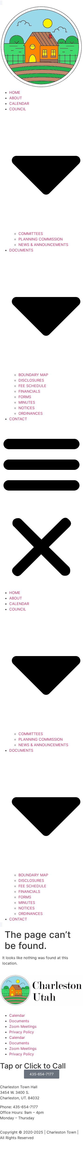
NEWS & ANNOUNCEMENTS (43, 244)
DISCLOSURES (31, 380)
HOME (14, 92)
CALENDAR (19, 103)
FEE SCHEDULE (32, 385)
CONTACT (18, 419)
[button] (41, 506)
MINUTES (26, 402)
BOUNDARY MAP (33, 374)
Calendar (17, 1015)
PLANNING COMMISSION (40, 239)
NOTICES (26, 408)
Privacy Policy (21, 1032)
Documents (19, 1021)
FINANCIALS (29, 391)
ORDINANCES (30, 413)
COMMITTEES (30, 233)
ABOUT (15, 98)
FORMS (24, 396)
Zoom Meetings (22, 1026)
